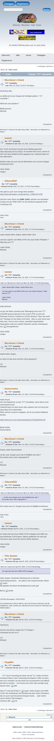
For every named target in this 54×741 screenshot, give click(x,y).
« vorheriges (41, 66)
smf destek (30, 734)
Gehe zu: (50, 715)
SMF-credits (17, 732)
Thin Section (11, 556)
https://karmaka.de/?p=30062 (11, 152)
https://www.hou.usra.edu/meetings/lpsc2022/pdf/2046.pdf (22, 420)
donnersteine (11, 388)
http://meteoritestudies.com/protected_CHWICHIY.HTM (21, 194)
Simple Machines (37, 732)
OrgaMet (9, 662)
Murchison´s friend (14, 80)
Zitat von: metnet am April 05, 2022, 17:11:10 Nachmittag (20, 567)
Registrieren (22, 3)
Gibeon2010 (11, 181)
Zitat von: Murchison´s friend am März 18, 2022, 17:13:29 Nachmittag (25, 283)
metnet (8, 138)
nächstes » (50, 66)
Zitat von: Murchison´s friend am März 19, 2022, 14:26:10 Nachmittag (25, 493)
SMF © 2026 (26, 732)
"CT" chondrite (11, 83)
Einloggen (9, 3)
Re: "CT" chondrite (12, 141)
